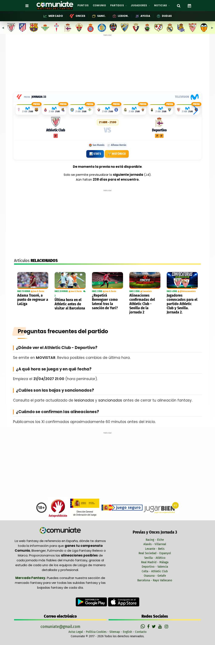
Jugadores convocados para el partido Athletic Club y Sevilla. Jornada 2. (182, 304)
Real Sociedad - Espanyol (155, 553)
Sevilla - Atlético (154, 558)
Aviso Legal (75, 632)
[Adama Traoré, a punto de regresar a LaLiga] (32, 280)
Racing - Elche (155, 540)
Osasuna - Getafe (155, 576)
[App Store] (123, 602)
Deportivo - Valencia (155, 566)
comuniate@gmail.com (60, 626)
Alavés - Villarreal (154, 544)
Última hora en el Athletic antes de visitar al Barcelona (70, 304)
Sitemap (114, 632)
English (127, 632)
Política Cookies (96, 632)
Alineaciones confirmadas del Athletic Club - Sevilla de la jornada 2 (142, 304)
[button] (196, 110)
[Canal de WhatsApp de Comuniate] (143, 626)
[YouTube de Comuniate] (160, 626)
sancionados (110, 400)
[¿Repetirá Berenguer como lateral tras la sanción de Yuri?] (107, 280)
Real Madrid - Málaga (154, 562)
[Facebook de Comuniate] (149, 626)
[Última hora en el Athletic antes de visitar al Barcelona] (70, 280)
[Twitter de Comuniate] (154, 626)
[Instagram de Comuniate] (166, 626)
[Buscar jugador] (178, 5)
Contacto (141, 632)
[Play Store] (92, 602)
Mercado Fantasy (30, 578)
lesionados (84, 400)
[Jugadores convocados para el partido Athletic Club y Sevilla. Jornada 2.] (182, 280)
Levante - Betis (154, 549)
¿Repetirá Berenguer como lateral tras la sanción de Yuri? (105, 301)
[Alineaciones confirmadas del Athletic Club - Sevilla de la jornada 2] (144, 280)
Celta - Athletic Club (155, 571)
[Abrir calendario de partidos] (189, 5)
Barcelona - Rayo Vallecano (154, 580)
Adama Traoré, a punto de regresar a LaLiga (32, 299)
